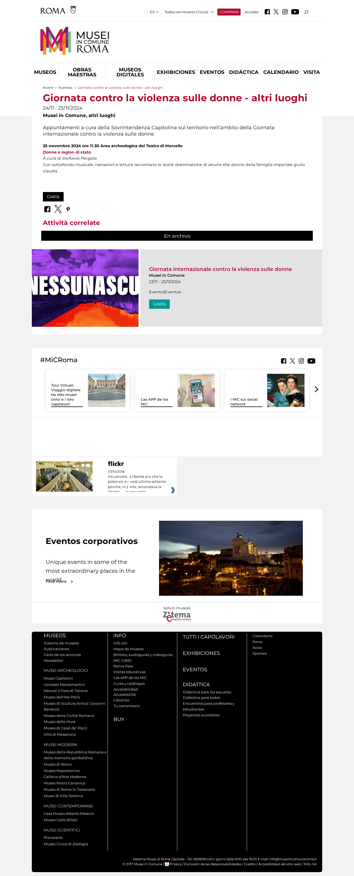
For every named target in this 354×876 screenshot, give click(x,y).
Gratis (53, 196)
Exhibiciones (176, 72)
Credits (250, 864)
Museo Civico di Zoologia (66, 844)
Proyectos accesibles (201, 715)
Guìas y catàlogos (129, 683)
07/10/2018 (137, 482)
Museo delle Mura (60, 721)
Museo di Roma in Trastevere (69, 789)
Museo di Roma (58, 764)
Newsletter (53, 660)
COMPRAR (229, 12)
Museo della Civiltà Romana (69, 715)
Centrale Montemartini (64, 684)
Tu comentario (126, 706)
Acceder (251, 12)
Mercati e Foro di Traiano (66, 690)
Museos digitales (130, 72)
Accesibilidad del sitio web (279, 864)
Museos (45, 72)
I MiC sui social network (244, 401)
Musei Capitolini (58, 678)
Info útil (120, 643)
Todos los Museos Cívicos (186, 12)
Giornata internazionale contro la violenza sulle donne (220, 269)
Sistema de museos (61, 643)
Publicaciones (56, 649)
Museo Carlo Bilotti (61, 820)
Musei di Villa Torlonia (63, 796)
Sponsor (260, 653)
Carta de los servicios (62, 654)
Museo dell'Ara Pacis (62, 697)
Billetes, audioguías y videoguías (143, 654)
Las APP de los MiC (130, 677)
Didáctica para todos (201, 697)
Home (48, 87)
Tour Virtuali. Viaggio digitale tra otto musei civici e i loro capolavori (65, 394)
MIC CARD (122, 660)
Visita (311, 72)
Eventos (212, 72)
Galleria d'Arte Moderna (65, 776)
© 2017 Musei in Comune (142, 864)
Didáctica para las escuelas (207, 692)
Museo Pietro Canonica (64, 783)
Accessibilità (124, 694)
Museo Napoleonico (62, 770)
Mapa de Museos (128, 649)
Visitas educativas (129, 672)
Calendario (281, 72)
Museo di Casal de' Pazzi (65, 728)
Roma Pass (123, 666)
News (257, 641)
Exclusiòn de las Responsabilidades (212, 864)
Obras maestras (82, 72)
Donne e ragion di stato (67, 152)
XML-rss (310, 864)
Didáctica (244, 72)
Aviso (257, 647)
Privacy (175, 864)
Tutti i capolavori (209, 637)
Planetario (53, 837)
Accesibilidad (125, 689)
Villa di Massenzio (60, 734)
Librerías (121, 700)
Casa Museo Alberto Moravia (69, 813)
